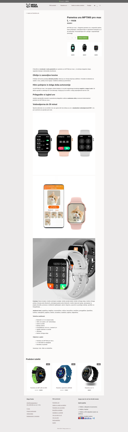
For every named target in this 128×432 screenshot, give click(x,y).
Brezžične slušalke (57, 410)
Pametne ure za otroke (58, 408)
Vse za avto (55, 418)
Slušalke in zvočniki (57, 412)
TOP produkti (52, 5)
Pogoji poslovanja (31, 411)
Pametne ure (64, 5)
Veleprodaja (30, 413)
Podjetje (89, 5)
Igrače (54, 423)
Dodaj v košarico (83, 37)
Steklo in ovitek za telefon (77, 5)
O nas (28, 409)
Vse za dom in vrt (57, 415)
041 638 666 (30, 405)
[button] (100, 5)
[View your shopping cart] (95, 5)
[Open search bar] (97, 6)
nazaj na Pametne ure (33, 13)
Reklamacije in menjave (33, 416)
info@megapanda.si (32, 403)
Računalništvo (56, 420)
